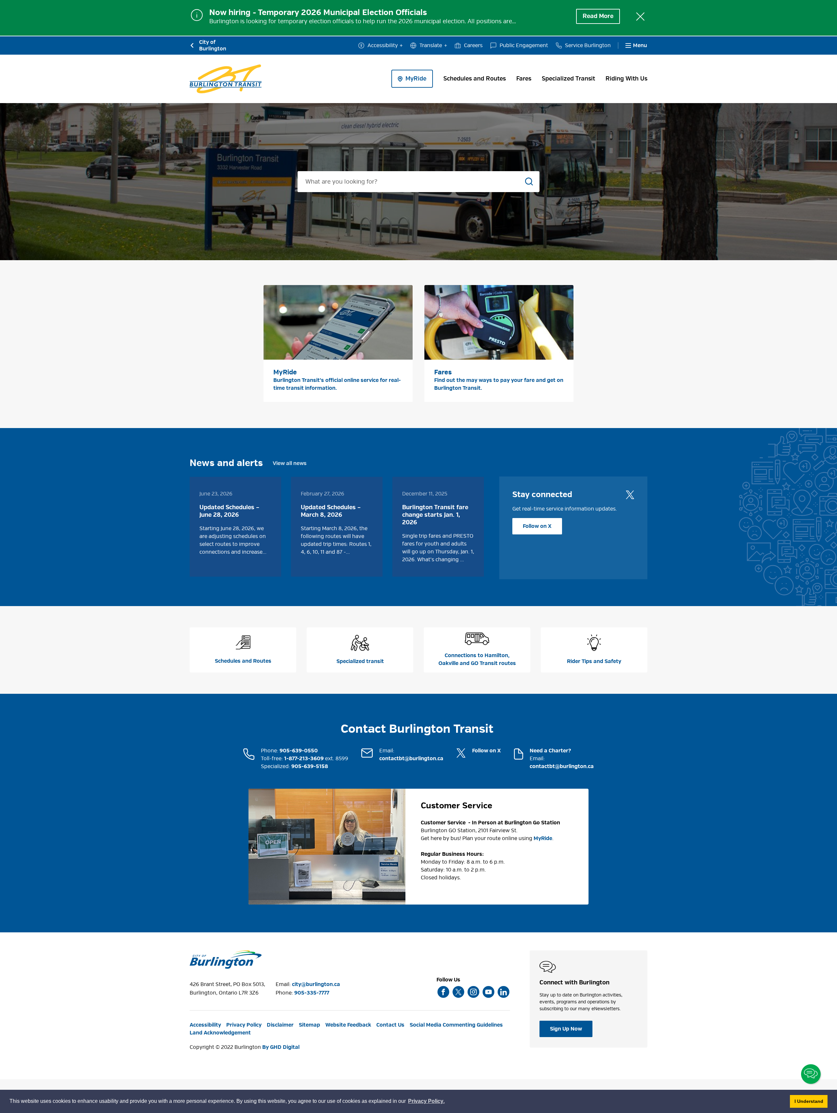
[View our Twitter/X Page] (458, 992)
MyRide (543, 838)
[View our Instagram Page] (473, 992)
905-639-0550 (299, 750)
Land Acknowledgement (220, 1033)
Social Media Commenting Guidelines (456, 1025)
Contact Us (390, 1025)
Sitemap (309, 1025)
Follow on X (537, 526)
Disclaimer (280, 1025)
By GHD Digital (280, 1047)
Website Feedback (348, 1025)
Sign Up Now (566, 1029)
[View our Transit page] (226, 79)
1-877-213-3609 (304, 758)
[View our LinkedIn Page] (503, 992)
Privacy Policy (244, 1025)
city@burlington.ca (316, 984)
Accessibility (382, 45)
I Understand (811, 1101)
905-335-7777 (311, 993)
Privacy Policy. (427, 1102)
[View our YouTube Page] (488, 992)
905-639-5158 (309, 766)
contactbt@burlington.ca (411, 758)
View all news (290, 463)
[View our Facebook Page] (443, 992)
